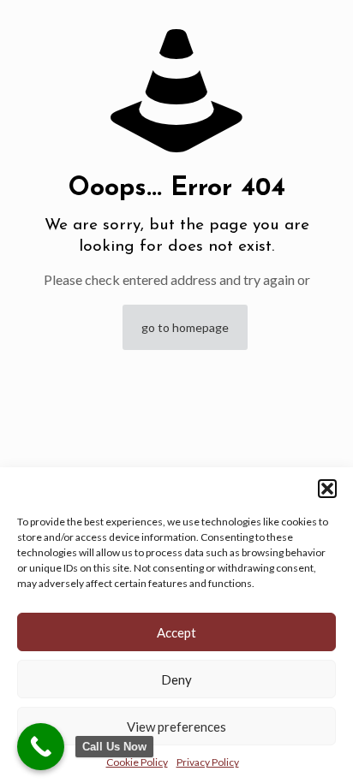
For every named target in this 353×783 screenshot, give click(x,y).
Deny (176, 679)
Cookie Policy (137, 762)
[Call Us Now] (40, 746)
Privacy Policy (207, 762)
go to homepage (185, 327)
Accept (176, 632)
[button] (327, 488)
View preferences (176, 726)
